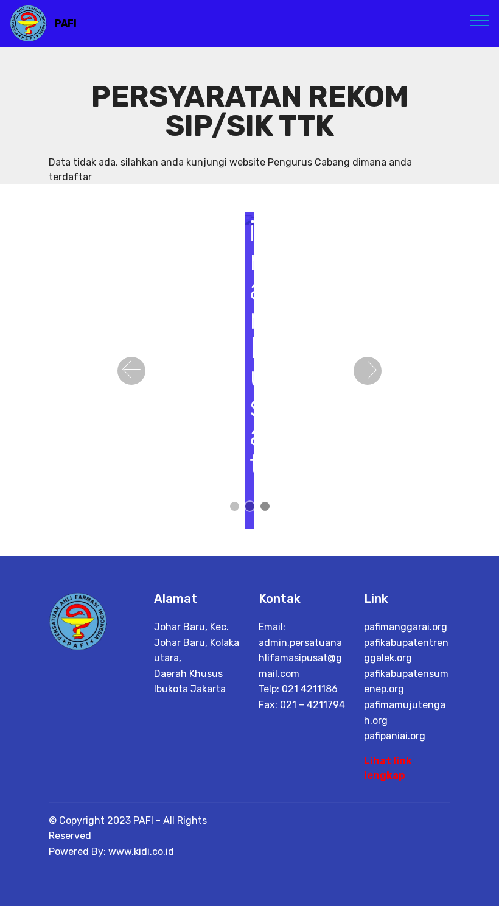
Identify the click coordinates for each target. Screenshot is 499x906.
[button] (131, 371)
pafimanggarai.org (405, 627)
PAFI (66, 23)
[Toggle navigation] (479, 20)
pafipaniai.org (394, 736)
